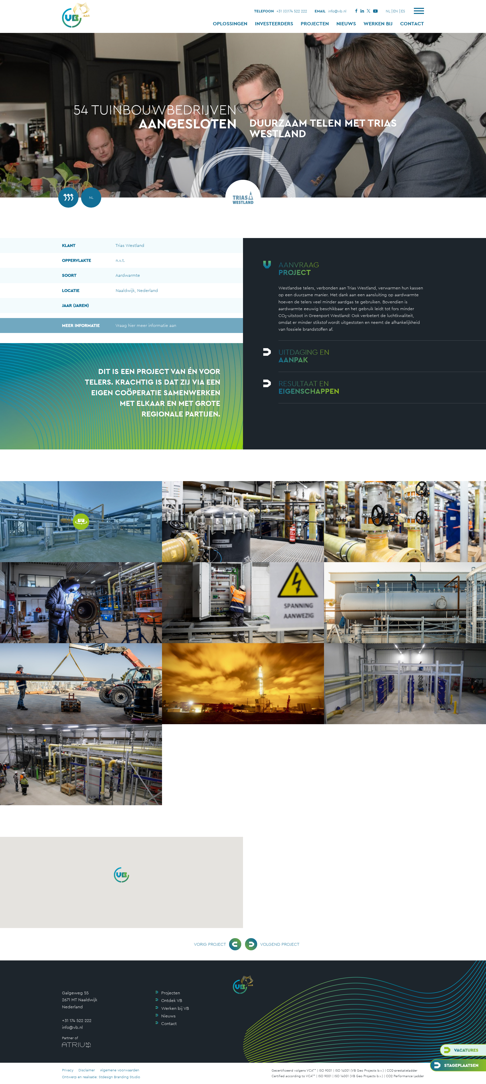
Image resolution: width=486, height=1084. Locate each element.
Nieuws (346, 23)
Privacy (67, 1070)
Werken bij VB (175, 1008)
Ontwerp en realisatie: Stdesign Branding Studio (101, 1077)
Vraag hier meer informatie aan (119, 325)
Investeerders (274, 23)
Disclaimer (86, 1070)
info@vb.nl (337, 11)
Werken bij (378, 23)
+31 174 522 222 (76, 1020)
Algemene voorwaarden (119, 1070)
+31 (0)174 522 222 (291, 11)
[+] (243, 521)
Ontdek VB (171, 1000)
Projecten (315, 23)
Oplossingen (230, 23)
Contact (412, 23)
